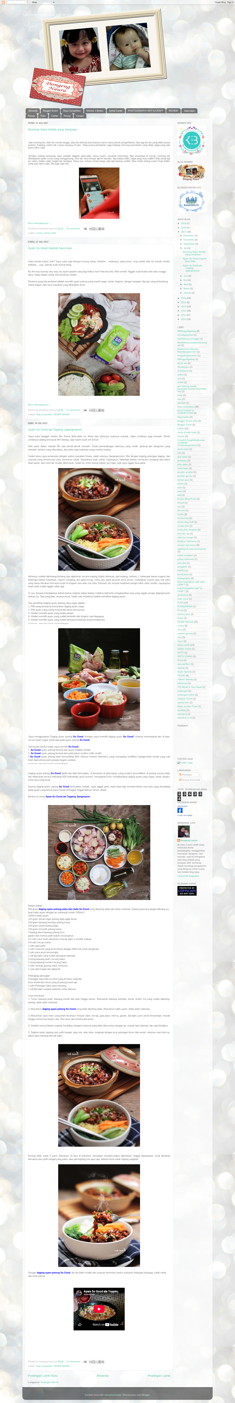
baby (179, 395)
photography (183, 578)
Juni (186, 276)
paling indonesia (185, 559)
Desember (189, 235)
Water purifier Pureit (187, 706)
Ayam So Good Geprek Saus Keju (50, 248)
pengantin (182, 567)
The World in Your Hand (189, 687)
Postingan (186, 774)
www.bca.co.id (184, 718)
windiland (182, 714)
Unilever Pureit (184, 698)
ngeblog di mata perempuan (191, 549)
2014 (184, 302)
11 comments (73, 410)
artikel (180, 375)
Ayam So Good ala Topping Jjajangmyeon (55, 429)
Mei (186, 280)
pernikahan (183, 574)
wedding (181, 710)
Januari (188, 293)
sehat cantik (50, 233)
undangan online (185, 695)
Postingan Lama (159, 1375)
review (39, 233)
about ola (182, 363)
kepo (179, 491)
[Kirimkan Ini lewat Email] (90, 228)
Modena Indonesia (186, 541)
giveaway (182, 460)
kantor (180, 484)
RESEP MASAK (62, 414)
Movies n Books (94, 110)
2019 (184, 223)
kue (179, 506)
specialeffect (183, 664)
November (189, 240)
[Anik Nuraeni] (180, 812)
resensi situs (183, 614)
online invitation (185, 555)
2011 (183, 315)
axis (179, 378)
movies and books (186, 545)
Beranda (33, 110)
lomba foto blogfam (187, 530)
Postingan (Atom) (49, 1382)
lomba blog (183, 518)
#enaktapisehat (185, 335)
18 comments (73, 228)
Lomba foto (183, 526)
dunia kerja (183, 449)
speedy (181, 668)
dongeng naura (189, 840)
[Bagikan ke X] (96, 228)
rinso (179, 629)
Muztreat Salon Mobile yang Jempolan (52, 129)
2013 (184, 306)
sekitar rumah (184, 649)
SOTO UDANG (184, 656)
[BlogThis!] (93, 228)
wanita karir (183, 702)
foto (179, 453)
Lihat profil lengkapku (188, 876)
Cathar (54, 115)
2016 (184, 298)
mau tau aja (183, 533)
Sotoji (180, 660)
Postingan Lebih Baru (43, 1375)
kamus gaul (183, 480)
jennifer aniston (185, 472)
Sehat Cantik (115, 110)
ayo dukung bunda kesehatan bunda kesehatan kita (191, 389)
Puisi (43, 115)
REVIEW (173, 110)
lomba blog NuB (185, 522)
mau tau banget (185, 537)
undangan (182, 691)
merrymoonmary (112, 1395)
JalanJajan (189, 110)
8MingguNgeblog (186, 359)
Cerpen (80, 115)
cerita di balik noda (186, 432)
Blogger (146, 1395)
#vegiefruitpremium (187, 355)
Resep (31, 115)
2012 (184, 311)
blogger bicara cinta (187, 421)
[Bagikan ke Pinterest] (103, 228)
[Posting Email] (85, 228)
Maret (187, 288)
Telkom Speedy (185, 679)
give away (182, 457)
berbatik (181, 403)
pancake (181, 563)
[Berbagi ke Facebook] (100, 228)
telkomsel (182, 683)
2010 (184, 319)
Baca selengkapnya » (39, 223)
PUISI (180, 602)
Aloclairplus (183, 367)
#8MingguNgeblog (186, 331)
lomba (180, 514)
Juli (186, 248)
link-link (181, 510)
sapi (179, 637)
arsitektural (183, 371)
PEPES (181, 570)
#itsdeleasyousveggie (188, 339)
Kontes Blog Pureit (186, 499)
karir (179, 487)
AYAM (180, 382)
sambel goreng (185, 633)
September (189, 244)
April (186, 284)
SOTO (180, 652)
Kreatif (180, 503)
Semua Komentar (190, 780)
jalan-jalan (182, 464)
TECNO (181, 675)
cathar (180, 428)
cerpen (180, 436)
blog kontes (183, 417)
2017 (184, 232)
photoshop (182, 595)
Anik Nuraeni (182, 806)
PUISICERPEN (184, 606)
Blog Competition (72, 110)
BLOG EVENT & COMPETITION (185, 411)
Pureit (180, 610)
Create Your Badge (184, 815)
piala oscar (182, 599)
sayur (180, 641)
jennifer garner (184, 476)
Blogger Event (50, 110)
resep (180, 618)
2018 (184, 228)
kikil (179, 495)
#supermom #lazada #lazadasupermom (187, 350)
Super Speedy (184, 672)
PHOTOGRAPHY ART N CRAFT (145, 110)
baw (179, 399)
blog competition (44, 414)
